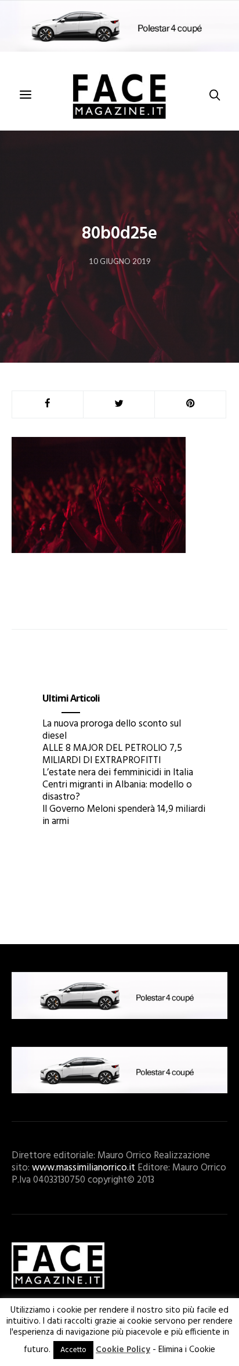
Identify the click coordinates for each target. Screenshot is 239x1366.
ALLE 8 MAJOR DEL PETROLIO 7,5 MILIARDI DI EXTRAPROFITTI (112, 754)
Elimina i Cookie (186, 1350)
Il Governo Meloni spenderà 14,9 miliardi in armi (123, 815)
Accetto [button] (73, 1350)
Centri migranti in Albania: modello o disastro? (117, 791)
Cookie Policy (123, 1350)
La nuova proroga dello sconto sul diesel (111, 730)
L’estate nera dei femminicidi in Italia (117, 772)
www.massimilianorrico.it (83, 1168)
